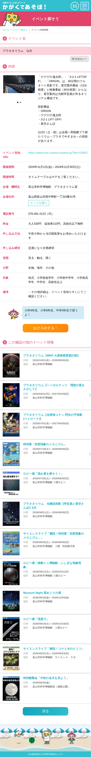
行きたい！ (81, 59)
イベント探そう (20, 30)
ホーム (6, 30)
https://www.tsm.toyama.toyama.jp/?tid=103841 (58, 152)
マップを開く (39, 203)
